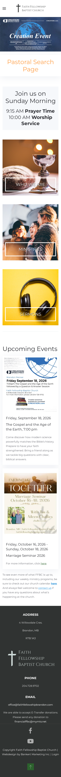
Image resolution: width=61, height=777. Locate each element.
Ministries (31, 249)
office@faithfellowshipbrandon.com (30, 704)
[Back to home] (30, 8)
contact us (44, 588)
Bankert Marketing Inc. (35, 754)
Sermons (30, 314)
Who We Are (30, 184)
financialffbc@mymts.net (30, 721)
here (54, 583)
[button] (4, 8)
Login (55, 754)
